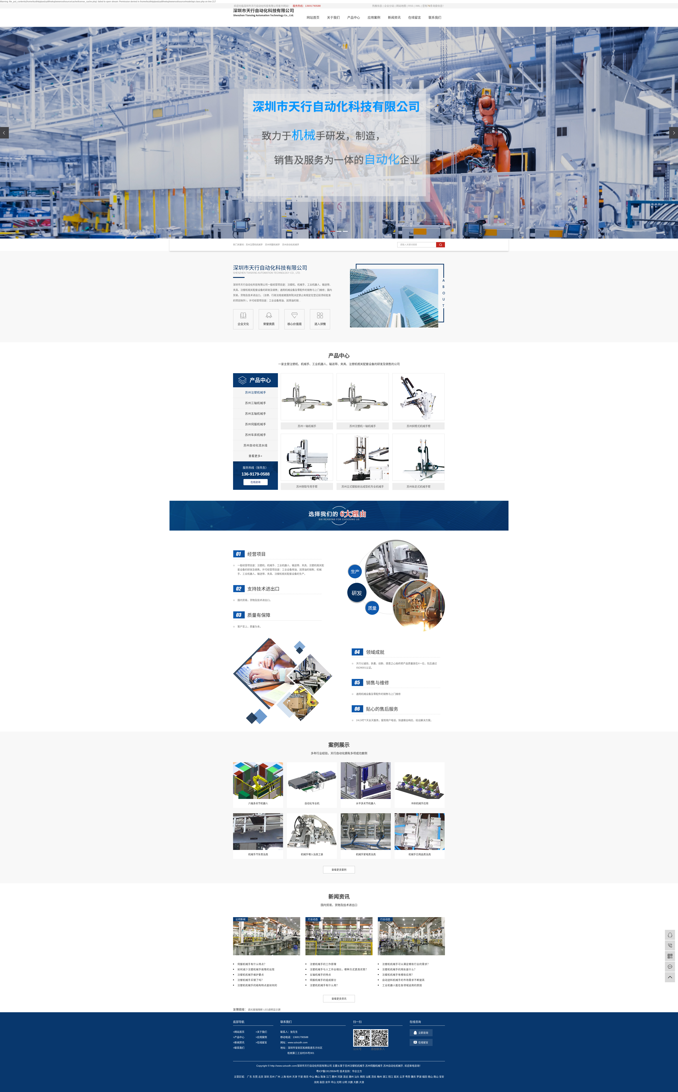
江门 (328, 1076)
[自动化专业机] (312, 780)
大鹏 (350, 1082)
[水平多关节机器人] (366, 780)
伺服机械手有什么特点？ (252, 964)
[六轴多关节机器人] (258, 780)
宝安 (441, 1076)
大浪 (361, 1082)
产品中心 (353, 17)
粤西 (407, 1076)
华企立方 (357, 1071)
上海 (283, 1076)
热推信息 (377, 5)
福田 (424, 1076)
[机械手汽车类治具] (258, 831)
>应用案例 (261, 1037)
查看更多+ (255, 456)
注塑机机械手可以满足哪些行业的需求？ (406, 964)
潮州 (351, 1076)
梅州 (379, 1076)
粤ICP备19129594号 (327, 1071)
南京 (306, 1076)
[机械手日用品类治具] (420, 831)
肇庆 (413, 1076)
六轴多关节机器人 (258, 803)
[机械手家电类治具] (366, 831)
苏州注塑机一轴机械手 (362, 426)
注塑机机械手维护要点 (250, 974)
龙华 (327, 1082)
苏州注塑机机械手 (254, 244)
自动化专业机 (312, 803)
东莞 (255, 1076)
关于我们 (333, 17)
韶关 (396, 1076)
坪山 (333, 1082)
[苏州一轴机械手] (307, 396)
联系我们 (435, 17)
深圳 (266, 1076)
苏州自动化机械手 (290, 244)
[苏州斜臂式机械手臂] (418, 396)
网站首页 (313, 17)
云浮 (402, 1076)
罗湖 (419, 1076)
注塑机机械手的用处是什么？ (399, 969)
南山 (430, 1076)
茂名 (373, 1076)
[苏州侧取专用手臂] (307, 457)
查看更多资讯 (339, 998)
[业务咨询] (670, 935)
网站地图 (401, 5)
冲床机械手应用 (419, 803)
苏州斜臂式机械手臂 (418, 426)
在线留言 (414, 17)
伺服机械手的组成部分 (323, 980)
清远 (345, 1076)
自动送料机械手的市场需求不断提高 (403, 980)
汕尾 (368, 1076)
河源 (339, 1076)
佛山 (317, 1076)
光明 (339, 1082)
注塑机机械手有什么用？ (324, 985)
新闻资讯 (394, 17)
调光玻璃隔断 (255, 1009)
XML (417, 5)
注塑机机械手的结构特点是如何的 (257, 985)
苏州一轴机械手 (307, 426)
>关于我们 (261, 1031)
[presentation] (4, 133)
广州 (277, 1076)
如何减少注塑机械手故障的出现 (256, 969)
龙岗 (316, 1082)
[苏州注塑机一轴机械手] (363, 396)
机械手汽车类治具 (258, 854)
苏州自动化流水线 (255, 445)
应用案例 (374, 17)
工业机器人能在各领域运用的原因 (402, 985)
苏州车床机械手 (255, 434)
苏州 (272, 1076)
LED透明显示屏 (272, 1009)
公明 (344, 1082)
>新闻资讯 (238, 1042)
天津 (294, 1076)
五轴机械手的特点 (320, 974)
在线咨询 (255, 482)
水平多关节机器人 (366, 803)
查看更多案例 (339, 869)
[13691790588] (670, 945)
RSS (410, 5)
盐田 (322, 1082)
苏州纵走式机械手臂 (418, 486)
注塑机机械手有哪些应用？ (398, 974)
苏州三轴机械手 (255, 403)
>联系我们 (238, 1047)
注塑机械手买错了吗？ (250, 980)
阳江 (390, 1076)
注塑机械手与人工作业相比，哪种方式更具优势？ (339, 969)
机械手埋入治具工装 (312, 854)
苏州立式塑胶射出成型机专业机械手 (362, 486)
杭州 (289, 1076)
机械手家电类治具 (366, 854)
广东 (249, 1076)
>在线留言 (261, 1042)
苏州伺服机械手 (272, 244)
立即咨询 (423, 1032)
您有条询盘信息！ (433, 5)
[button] (332, 231)
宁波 (300, 1076)
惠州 (334, 1076)
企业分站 (389, 5)
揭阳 (362, 1076)
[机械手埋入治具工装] (312, 831)
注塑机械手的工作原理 (323, 964)
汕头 (356, 1076)
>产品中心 (238, 1037)
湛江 (385, 1076)
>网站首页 (238, 1031)
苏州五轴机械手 (255, 413)
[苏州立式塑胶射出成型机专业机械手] (363, 457)
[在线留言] (670, 967)
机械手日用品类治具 (420, 854)
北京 (260, 1076)
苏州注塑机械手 (255, 392)
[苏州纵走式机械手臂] (418, 457)
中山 (311, 1076)
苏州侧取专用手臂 (306, 486)
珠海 (322, 1076)
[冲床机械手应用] (420, 780)
